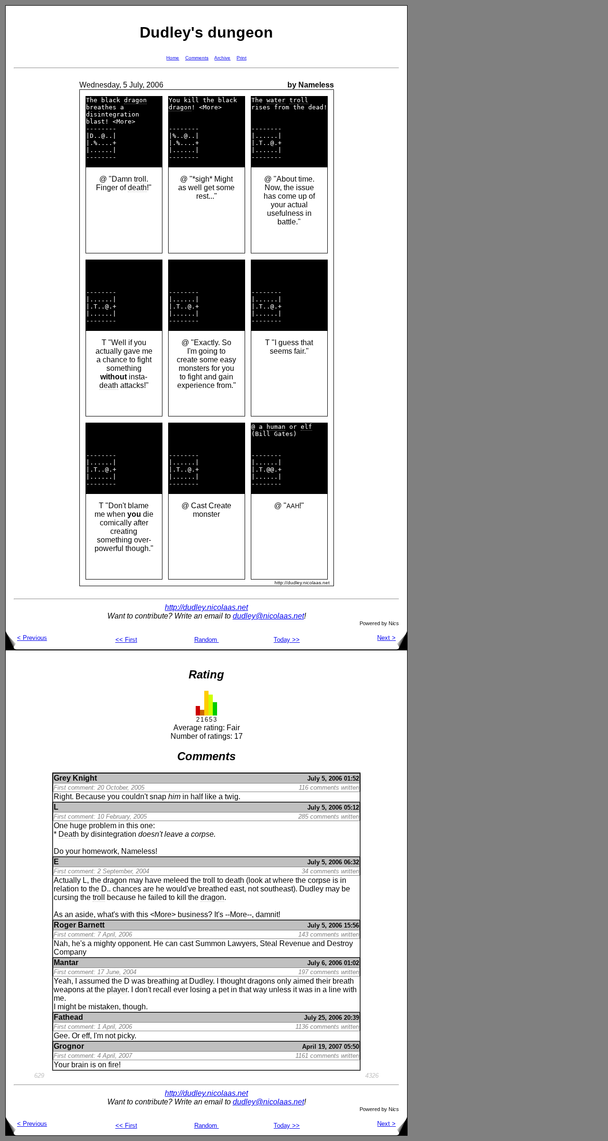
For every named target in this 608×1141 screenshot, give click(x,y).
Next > (386, 637)
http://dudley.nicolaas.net (206, 607)
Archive (222, 57)
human (275, 426)
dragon (135, 100)
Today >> (287, 639)
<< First (126, 639)
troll (140, 179)
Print (242, 57)
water (275, 100)
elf (306, 426)
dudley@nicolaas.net (268, 616)
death (137, 188)
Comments (197, 57)
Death (68, 834)
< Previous (32, 637)
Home (172, 57)
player (117, 990)
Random (206, 639)
